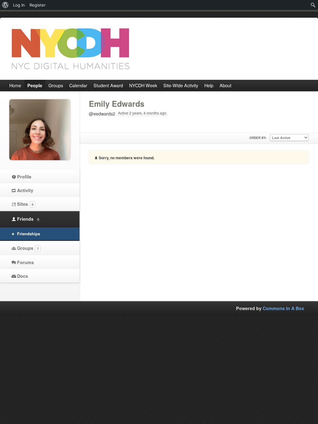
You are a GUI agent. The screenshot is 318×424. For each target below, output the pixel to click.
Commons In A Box (283, 308)
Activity (25, 190)
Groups (28, 248)
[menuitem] (5, 5)
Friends (28, 219)
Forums (25, 262)
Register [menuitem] (38, 4)
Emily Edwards (116, 103)
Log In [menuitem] (19, 4)
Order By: (257, 138)
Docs (22, 276)
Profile (24, 177)
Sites (25, 204)
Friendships (28, 234)
